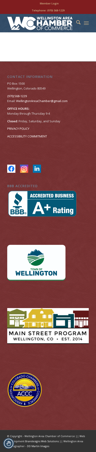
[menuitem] (49, 3)
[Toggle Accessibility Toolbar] (8, 443)
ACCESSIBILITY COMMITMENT (27, 136)
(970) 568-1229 (56, 10)
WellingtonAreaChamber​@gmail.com (42, 101)
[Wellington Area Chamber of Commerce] (39, 23)
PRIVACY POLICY (18, 128)
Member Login (49, 3)
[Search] (76, 23)
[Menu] (86, 23)
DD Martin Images (38, 446)
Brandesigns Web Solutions (42, 441)
